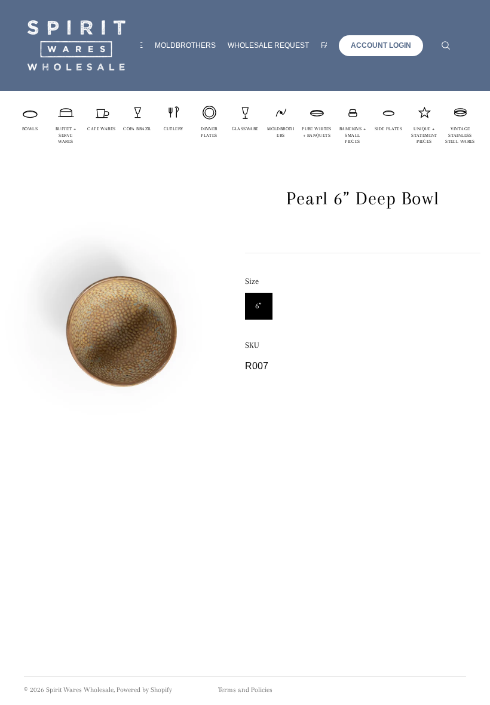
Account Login (381, 45)
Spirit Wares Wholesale (80, 690)
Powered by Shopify (144, 690)
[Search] (446, 45)
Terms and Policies (245, 690)
